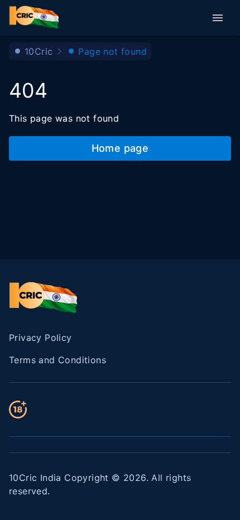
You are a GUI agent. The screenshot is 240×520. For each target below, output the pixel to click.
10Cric (38, 51)
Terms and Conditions (57, 359)
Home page (120, 148)
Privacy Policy (40, 337)
